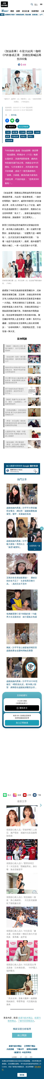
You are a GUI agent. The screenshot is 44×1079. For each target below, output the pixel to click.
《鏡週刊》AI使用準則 (22, 1052)
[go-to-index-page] (19, 64)
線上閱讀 (22, 1035)
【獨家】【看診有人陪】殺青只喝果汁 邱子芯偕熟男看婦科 (15, 348)
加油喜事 (9, 140)
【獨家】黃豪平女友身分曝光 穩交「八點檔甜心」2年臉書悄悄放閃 (16, 401)
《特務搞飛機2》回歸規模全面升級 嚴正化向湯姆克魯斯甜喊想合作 (16, 412)
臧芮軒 (29, 132)
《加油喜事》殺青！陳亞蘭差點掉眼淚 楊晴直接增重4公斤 (16, 359)
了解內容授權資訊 (26, 1020)
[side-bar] (41, 4)
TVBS (8, 132)
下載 (39, 795)
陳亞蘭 (15, 132)
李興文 (23, 136)
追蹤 (19, 795)
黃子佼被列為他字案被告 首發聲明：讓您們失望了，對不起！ (15, 391)
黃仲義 (13, 115)
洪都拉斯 (15, 136)
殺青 (7, 136)
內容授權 (10, 1049)
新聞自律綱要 (32, 1049)
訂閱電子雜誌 (29, 1046)
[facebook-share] (7, 121)
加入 (9, 795)
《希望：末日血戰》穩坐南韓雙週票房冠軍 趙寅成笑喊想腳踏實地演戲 (15, 423)
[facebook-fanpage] (21, 1057)
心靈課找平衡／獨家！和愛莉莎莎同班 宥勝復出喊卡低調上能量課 (15, 433)
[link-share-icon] (17, 121)
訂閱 (29, 795)
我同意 (22, 1075)
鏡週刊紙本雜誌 (25, 1017)
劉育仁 (30, 136)
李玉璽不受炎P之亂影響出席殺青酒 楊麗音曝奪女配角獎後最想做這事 (16, 380)
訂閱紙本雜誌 (4, 4)
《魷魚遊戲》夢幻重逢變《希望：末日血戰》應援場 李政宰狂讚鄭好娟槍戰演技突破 (15, 444)
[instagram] (26, 1057)
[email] (31, 1057)
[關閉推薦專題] (42, 528)
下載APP (20, 1049)
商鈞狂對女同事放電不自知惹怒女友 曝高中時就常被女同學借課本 (15, 369)
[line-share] (12, 121)
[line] (14, 1057)
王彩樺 (22, 132)
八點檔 (37, 132)
